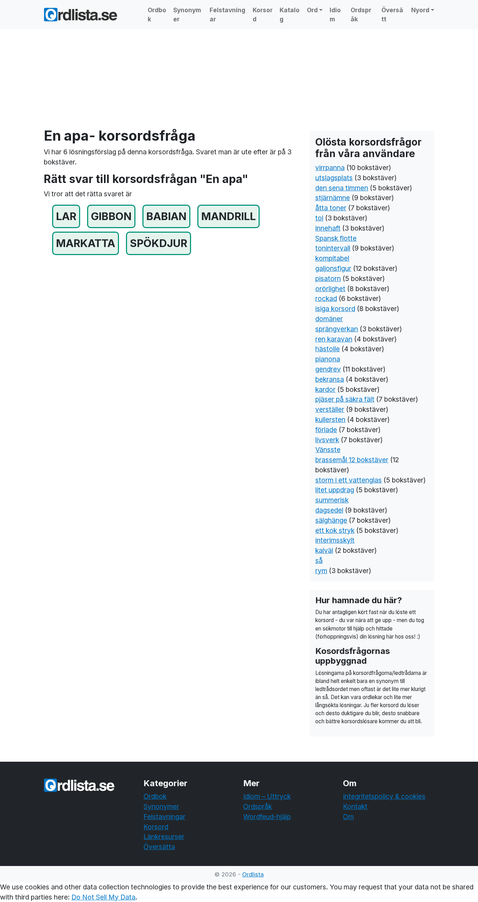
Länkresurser (163, 836)
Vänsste (327, 449)
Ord (312, 10)
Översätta (159, 847)
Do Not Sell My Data (103, 897)
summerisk (332, 500)
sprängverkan (336, 329)
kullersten (330, 419)
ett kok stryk (334, 530)
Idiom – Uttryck (267, 796)
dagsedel (329, 510)
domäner (329, 319)
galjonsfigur (333, 268)
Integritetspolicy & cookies (384, 796)
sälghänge (331, 520)
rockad (326, 298)
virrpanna (330, 167)
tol (319, 218)
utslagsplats (334, 178)
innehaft (327, 228)
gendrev (328, 369)
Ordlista (253, 874)
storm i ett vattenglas (348, 480)
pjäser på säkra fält (344, 399)
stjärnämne (332, 197)
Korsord (263, 14)
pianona (327, 359)
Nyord (420, 10)
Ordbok (157, 14)
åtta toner (330, 208)
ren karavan (333, 339)
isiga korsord (335, 308)
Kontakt (355, 806)
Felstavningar (227, 14)
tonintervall (332, 248)
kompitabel (332, 258)
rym (321, 570)
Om (348, 816)
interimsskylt (334, 540)
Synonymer (187, 14)
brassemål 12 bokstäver (351, 460)
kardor (325, 389)
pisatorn (328, 278)
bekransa (329, 379)
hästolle (327, 349)
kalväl (324, 550)
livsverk (327, 440)
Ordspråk (361, 14)
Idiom (335, 14)
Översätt (392, 14)
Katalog (290, 14)
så (319, 560)
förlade (326, 429)
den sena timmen (341, 188)
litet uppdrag (334, 490)
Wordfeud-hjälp (267, 816)
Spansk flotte (336, 238)
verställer (329, 409)
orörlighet (330, 288)
